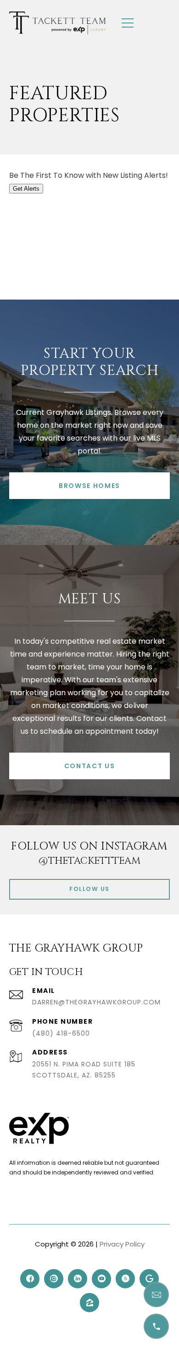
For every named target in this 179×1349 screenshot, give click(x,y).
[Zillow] (89, 1302)
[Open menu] (128, 23)
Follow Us (89, 889)
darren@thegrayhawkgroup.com (96, 1002)
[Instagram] (53, 1278)
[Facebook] (29, 1278)
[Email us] (156, 1294)
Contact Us (89, 766)
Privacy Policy (122, 1244)
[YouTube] (101, 1278)
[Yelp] (125, 1278)
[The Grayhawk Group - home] (57, 22)
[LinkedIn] (77, 1278)
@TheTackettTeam (89, 861)
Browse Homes (89, 485)
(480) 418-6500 (61, 1033)
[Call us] (156, 1326)
